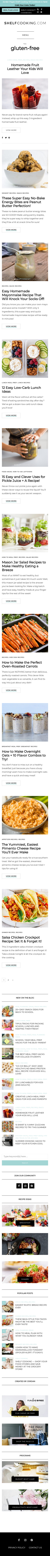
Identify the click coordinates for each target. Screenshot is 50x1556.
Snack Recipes (37, 60)
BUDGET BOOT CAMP (25, 1479)
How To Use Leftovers (22, 472)
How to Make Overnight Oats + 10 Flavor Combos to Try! (24, 755)
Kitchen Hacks (21, 1136)
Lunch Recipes (24, 382)
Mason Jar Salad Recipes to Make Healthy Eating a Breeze (24, 566)
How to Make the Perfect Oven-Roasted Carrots (22, 664)
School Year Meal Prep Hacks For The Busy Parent (30, 1041)
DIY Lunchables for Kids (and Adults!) (29, 1083)
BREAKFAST (25, 1223)
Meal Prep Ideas (36, 1136)
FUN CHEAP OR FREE (25, 1413)
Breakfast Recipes (29, 746)
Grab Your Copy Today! (25, 5)
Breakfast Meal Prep (11, 746)
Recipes (26, 60)
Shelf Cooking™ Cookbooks (28, 11)
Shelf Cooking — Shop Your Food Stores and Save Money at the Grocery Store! (31, 1365)
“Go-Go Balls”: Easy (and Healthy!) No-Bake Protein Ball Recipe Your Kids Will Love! (30, 1070)
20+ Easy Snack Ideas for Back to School (29, 1010)
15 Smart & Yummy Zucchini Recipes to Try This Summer (30, 1126)
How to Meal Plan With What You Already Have (28, 1334)
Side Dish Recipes (16, 657)
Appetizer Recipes (10, 839)
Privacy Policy (16, 1547)
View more (11, 130)
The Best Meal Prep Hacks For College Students (29, 1055)
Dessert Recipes (9, 193)
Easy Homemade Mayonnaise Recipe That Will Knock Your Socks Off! (23, 295)
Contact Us (35, 1547)
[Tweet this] (6, 137)
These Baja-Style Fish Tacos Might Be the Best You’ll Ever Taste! (31, 1321)
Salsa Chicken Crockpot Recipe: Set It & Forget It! (22, 939)
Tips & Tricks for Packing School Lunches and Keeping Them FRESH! (29, 1026)
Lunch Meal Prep (14, 60)
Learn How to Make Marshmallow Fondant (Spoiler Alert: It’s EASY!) (29, 1350)
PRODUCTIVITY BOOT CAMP (25, 1507)
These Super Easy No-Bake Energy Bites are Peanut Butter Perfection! (23, 202)
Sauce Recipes (15, 286)
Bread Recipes (21, 1302)
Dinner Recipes (8, 932)
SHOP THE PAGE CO (25, 1441)
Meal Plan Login (10, 10)
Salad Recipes (32, 557)
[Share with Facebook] (3, 137)
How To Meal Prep (10, 557)
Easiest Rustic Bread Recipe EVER (31, 1306)
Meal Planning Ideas (24, 1006)
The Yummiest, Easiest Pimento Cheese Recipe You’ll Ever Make (21, 848)
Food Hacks (7, 472)
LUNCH (25, 1251)
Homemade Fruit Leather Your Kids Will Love (25, 69)
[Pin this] (10, 137)
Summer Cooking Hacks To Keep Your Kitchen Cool (30, 1142)
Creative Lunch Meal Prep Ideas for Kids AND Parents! (31, 1097)
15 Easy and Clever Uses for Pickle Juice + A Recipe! (23, 479)
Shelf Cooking (21, 1358)
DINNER (25, 1279)
